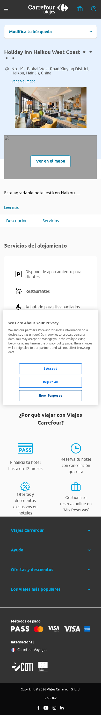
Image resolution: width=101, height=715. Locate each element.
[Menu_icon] (6, 9)
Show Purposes (50, 395)
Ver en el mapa (23, 81)
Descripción (16, 221)
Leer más (11, 207)
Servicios (50, 221)
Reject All (50, 382)
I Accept (50, 369)
